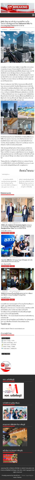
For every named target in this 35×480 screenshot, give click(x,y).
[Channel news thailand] (17, 12)
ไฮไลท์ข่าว (12, 232)
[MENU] (33, 15)
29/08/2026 (4, 257)
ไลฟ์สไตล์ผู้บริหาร (5, 174)
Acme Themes (17, 477)
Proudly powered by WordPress (11, 475)
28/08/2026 (4, 291)
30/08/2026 (4, 223)
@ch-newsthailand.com (15, 29)
